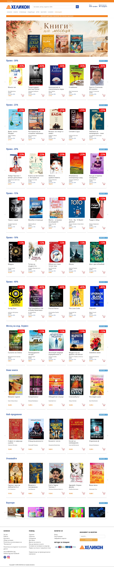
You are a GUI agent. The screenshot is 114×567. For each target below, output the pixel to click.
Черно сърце (13, 220)
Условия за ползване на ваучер (39, 546)
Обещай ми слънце (56, 397)
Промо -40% (12, 281)
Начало (9, 12)
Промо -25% (12, 104)
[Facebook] (5, 557)
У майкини (73, 87)
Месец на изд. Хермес (17, 325)
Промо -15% (12, 193)
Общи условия (8, 540)
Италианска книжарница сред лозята (76, 177)
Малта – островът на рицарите (55, 221)
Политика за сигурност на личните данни (15, 548)
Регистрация (58, 536)
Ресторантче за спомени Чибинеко (35, 132)
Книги (16, 12)
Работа (6, 536)
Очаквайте (11, 458)
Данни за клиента (35, 542)
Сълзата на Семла (15, 353)
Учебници (22, 12)
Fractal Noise (54, 308)
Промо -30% (12, 60)
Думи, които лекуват (12, 132)
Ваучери (43, 12)
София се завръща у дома (15, 442)
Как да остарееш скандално (95, 177)
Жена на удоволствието (54, 177)
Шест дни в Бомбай (96, 264)
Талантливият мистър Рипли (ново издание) (34, 89)
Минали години (14, 397)
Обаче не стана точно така (55, 265)
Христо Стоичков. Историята (96, 88)
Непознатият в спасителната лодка (56, 88)
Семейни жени (95, 353)
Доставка (32, 540)
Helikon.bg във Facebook (11, 553)
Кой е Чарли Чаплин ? (53, 486)
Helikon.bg (9, 1)
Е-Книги (50, 12)
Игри (37, 12)
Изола (71, 264)
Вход (56, 534)
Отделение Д (94, 441)
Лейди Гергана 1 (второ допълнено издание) (15, 177)
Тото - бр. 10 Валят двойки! (76, 221)
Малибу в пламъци (35, 220)
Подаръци (31, 12)
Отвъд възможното (35, 441)
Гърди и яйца (94, 220)
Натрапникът (33, 397)
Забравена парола (60, 538)
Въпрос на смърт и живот (56, 132)
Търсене (31, 534)
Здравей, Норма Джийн (75, 486)
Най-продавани (14, 414)
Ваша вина (93, 485)
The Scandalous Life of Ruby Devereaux (35, 309)
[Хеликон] (18, 5)
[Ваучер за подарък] (16, 512)
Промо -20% (12, 148)
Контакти (7, 538)
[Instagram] (8, 557)
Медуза (11, 264)
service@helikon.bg (9, 551)
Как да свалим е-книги (36, 544)
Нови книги (12, 370)
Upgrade (92, 308)
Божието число (54, 441)
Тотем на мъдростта (32, 265)
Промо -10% (12, 237)
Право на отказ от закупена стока (40, 548)
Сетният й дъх (74, 131)
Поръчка (32, 536)
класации (58, 12)
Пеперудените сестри (33, 353)
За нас (6, 534)
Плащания (32, 538)
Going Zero (12, 308)
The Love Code (74, 308)
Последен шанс (95, 397)
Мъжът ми (12, 87)
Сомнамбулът (74, 397)
